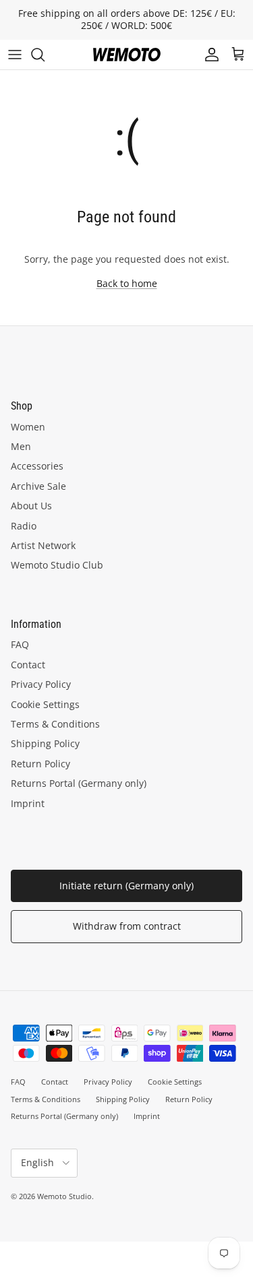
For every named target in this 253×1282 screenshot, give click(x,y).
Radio (23, 525)
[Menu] (15, 54)
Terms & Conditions (55, 723)
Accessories (37, 465)
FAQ (20, 644)
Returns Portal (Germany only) (78, 783)
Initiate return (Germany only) (126, 885)
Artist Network (43, 545)
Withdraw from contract (127, 926)
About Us (31, 505)
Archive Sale (38, 486)
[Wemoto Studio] (127, 54)
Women (28, 426)
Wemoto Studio (64, 1196)
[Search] (44, 54)
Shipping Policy (45, 743)
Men (21, 446)
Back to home (126, 283)
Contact (28, 664)
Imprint (28, 803)
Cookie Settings (45, 704)
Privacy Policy (41, 684)
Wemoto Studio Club (57, 564)
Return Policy (40, 763)
